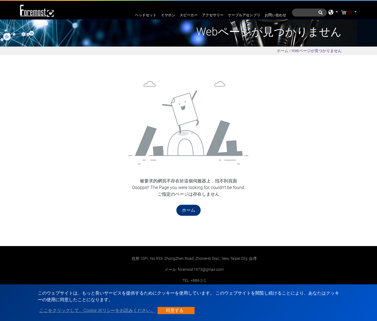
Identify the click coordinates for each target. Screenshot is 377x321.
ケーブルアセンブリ (244, 15)
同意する (175, 310)
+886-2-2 (198, 280)
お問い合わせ (275, 15)
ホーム (282, 50)
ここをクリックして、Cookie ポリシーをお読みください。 (97, 310)
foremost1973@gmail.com (201, 269)
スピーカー (189, 15)
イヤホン (168, 15)
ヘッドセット (145, 15)
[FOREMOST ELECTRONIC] (37, 10)
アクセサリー (213, 15)
